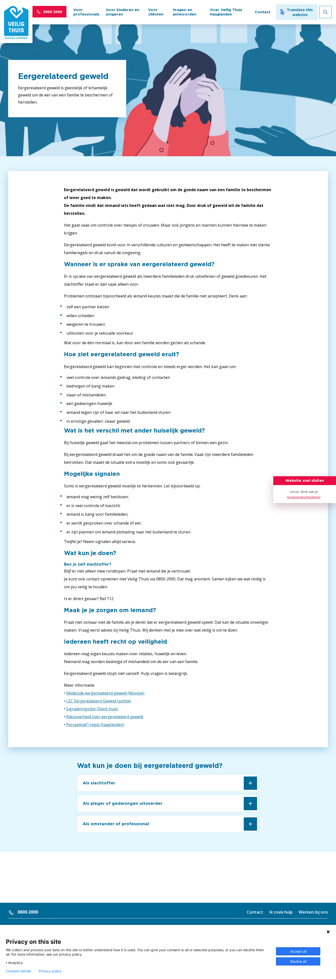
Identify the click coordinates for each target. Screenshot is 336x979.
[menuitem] (86, 12)
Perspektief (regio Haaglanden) (95, 724)
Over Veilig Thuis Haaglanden (226, 12)
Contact (262, 12)
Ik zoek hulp (281, 912)
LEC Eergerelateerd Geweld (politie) (98, 701)
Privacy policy (50, 971)
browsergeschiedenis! (304, 497)
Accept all (298, 951)
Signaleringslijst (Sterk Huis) (92, 709)
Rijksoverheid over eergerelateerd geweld (104, 716)
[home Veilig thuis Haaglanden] (16, 23)
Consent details (18, 971)
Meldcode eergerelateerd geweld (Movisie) (105, 693)
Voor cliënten (155, 12)
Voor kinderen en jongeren (122, 12)
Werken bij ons (313, 912)
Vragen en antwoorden (184, 12)
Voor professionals (86, 12)
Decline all (298, 961)
